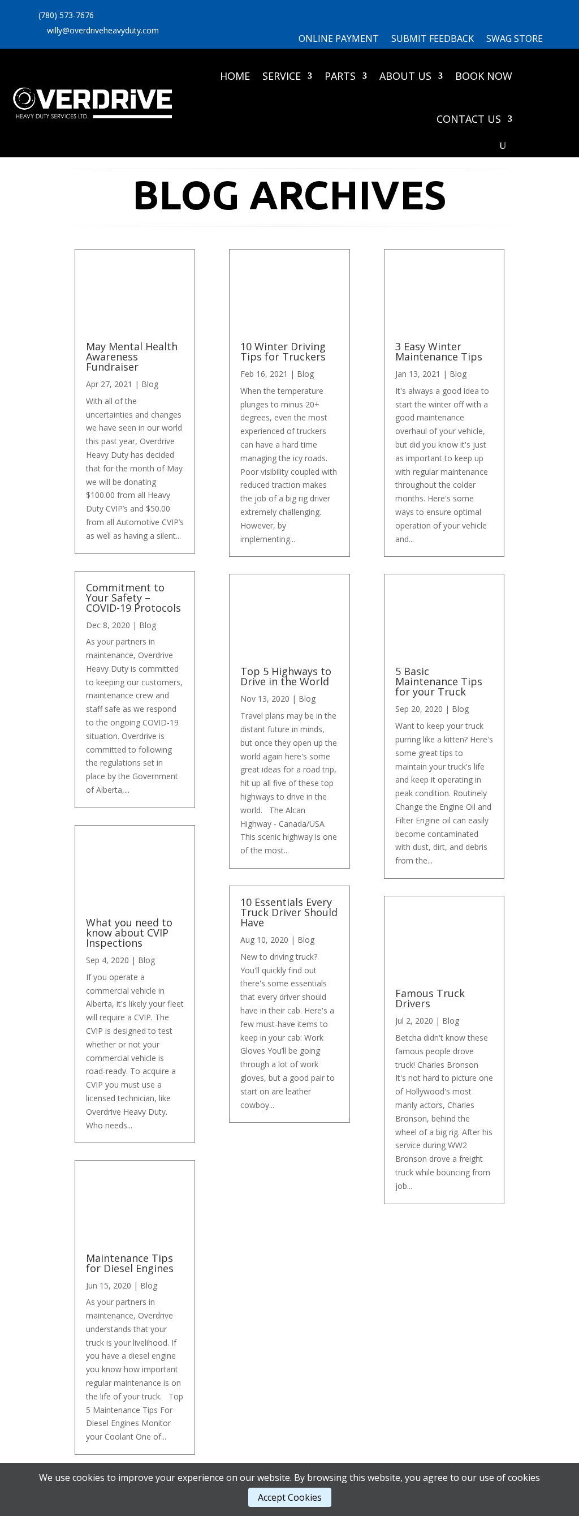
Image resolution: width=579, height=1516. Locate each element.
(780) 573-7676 (66, 15)
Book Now (483, 76)
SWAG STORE (514, 40)
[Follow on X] (179, 35)
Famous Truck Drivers (430, 998)
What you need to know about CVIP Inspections (129, 933)
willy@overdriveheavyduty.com (103, 30)
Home (235, 76)
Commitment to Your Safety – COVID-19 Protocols (133, 598)
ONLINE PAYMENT (339, 40)
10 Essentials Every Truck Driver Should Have (289, 912)
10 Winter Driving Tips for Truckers (283, 351)
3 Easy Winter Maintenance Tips (438, 351)
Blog (149, 384)
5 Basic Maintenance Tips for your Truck (438, 681)
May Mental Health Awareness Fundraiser (132, 356)
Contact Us (469, 119)
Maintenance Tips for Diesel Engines (130, 1263)
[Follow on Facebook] (202, 35)
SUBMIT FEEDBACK (432, 40)
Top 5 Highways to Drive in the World (285, 676)
